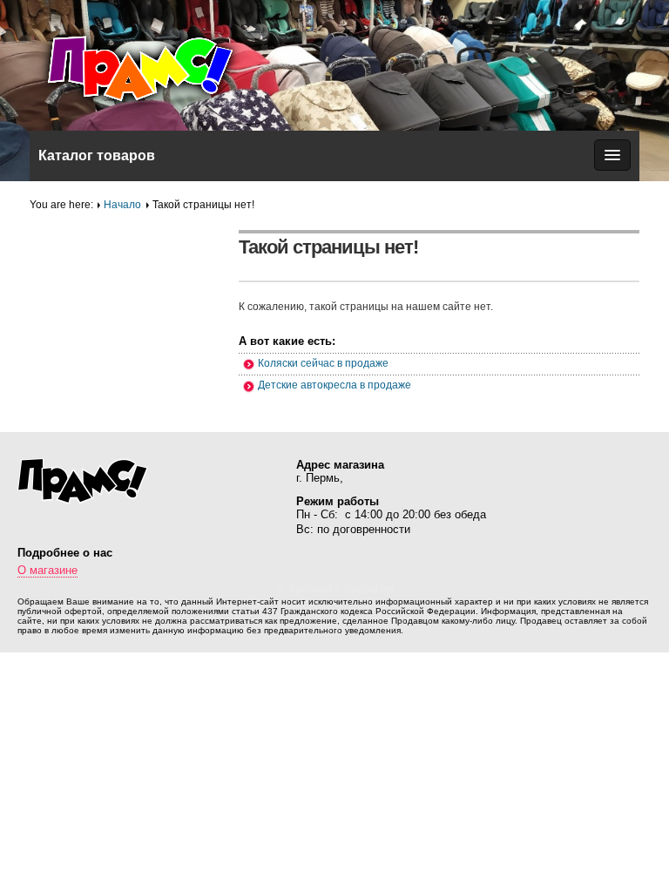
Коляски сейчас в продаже (323, 363)
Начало (122, 205)
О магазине (47, 570)
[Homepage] (160, 66)
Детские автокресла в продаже (334, 385)
